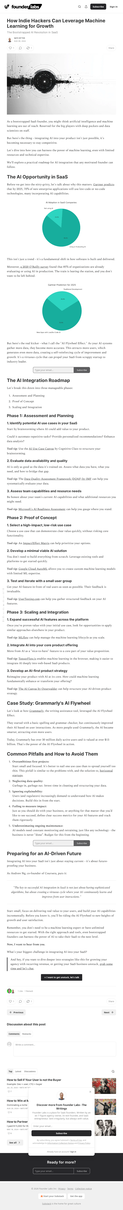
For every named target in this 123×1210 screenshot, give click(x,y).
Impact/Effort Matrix (36, 543)
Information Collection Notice (60, 1143)
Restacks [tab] (26, 1034)
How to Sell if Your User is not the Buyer (34, 1080)
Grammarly (36, 711)
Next (107, 1012)
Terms (70, 1188)
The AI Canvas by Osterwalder (37, 689)
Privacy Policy (84, 1143)
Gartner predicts (103, 184)
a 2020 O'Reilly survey (34, 267)
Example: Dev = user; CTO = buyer (24, 1084)
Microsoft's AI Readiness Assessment (41, 509)
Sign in (114, 6)
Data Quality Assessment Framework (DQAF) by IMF (58, 479)
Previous (18, 1012)
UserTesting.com (29, 599)
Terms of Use (76, 1140)
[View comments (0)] (20, 48)
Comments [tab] (14, 1034)
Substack (46, 1203)
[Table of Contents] (3, 605)
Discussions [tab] (30, 1071)
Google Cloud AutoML (33, 569)
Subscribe (98, 6)
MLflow (23, 637)
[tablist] (20, 1034)
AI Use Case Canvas (41, 449)
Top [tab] (10, 1071)
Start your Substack (53, 1196)
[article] (61, 1086)
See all (13, 1142)
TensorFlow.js (27, 659)
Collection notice (83, 1188)
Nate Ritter (19, 38)
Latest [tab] (18, 1071)
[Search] (79, 7)
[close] (90, 1091)
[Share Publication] (86, 7)
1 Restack (29, 991)
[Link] (2, 176)
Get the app (76, 1196)
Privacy (61, 1188)
